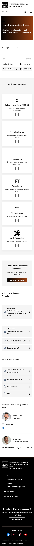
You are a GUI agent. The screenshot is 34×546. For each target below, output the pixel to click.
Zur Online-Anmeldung (17, 280)
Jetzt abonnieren (17, 519)
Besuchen (10, 476)
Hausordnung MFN (13, 348)
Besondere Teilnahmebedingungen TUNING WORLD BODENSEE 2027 (16, 312)
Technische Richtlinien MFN (16, 341)
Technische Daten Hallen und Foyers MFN (15, 371)
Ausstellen (10, 491)
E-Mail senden (9, 424)
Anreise (9, 483)
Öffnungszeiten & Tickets (14, 479)
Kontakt (4, 543)
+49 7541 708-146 (26, 447)
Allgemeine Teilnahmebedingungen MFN (15, 331)
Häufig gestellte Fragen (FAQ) (16, 486)
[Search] (25, 12)
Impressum (26, 540)
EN (7, 12)
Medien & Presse (12, 496)
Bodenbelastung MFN (14, 379)
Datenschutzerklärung (16, 540)
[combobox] (25, 12)
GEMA (9, 394)
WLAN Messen (12, 386)
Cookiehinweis (5, 540)
